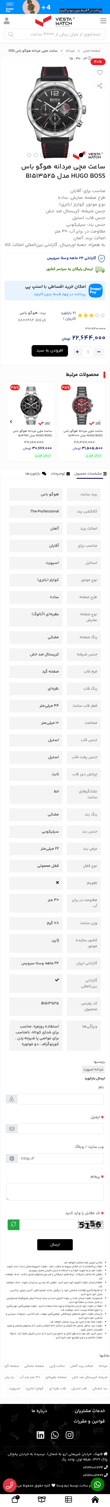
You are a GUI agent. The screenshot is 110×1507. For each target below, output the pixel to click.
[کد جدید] (13, 1224)
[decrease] (99, 352)
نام (101, 1087)
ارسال (55, 1245)
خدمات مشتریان (90, 1411)
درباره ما (39, 1411)
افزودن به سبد (49, 350)
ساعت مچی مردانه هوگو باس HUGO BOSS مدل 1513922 (32, 433)
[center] (11, 34)
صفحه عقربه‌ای (56, 1377)
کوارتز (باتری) (34, 1388)
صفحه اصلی (91, 51)
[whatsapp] (55, 1436)
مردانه (70, 51)
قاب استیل (79, 1388)
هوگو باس (28, 313)
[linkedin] (40, 1436)
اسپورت (14, 1388)
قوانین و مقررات (89, 1421)
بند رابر (9, 1377)
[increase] (77, 352)
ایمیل (95, 1117)
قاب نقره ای (57, 1388)
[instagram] (69, 1436)
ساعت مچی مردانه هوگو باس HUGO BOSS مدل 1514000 (83, 433)
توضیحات (58, 474)
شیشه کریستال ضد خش (89, 1377)
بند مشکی (99, 1388)
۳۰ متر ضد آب (30, 1377)
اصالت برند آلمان (81, 1366)
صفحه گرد (11, 1366)
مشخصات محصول (88, 474)
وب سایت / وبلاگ (89, 1147)
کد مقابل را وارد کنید (82, 1213)
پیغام (95, 1177)
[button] (99, 421)
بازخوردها (33, 474)
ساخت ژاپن (57, 1366)
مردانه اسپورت (93, 1069)
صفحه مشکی (34, 1366)
